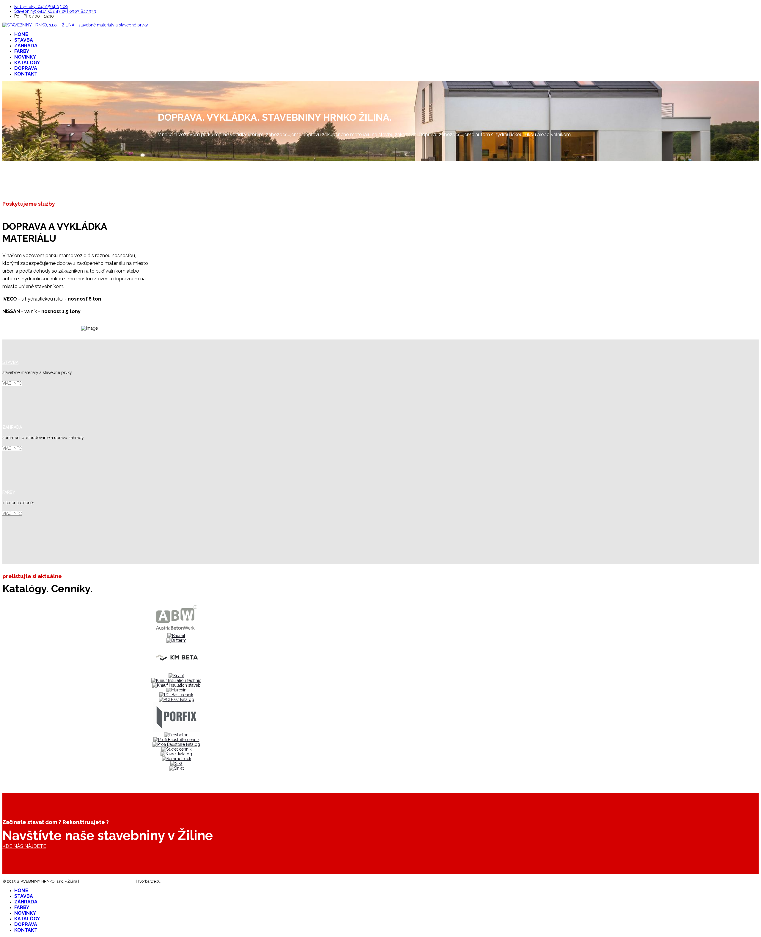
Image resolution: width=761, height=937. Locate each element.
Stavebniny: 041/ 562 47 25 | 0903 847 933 (55, 11)
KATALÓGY (27, 62)
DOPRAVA (25, 68)
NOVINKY (25, 57)
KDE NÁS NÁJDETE (24, 846)
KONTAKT (25, 74)
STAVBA (23, 40)
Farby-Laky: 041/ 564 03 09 (41, 6)
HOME (21, 34)
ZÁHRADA (25, 45)
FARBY (21, 51)
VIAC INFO (12, 383)
